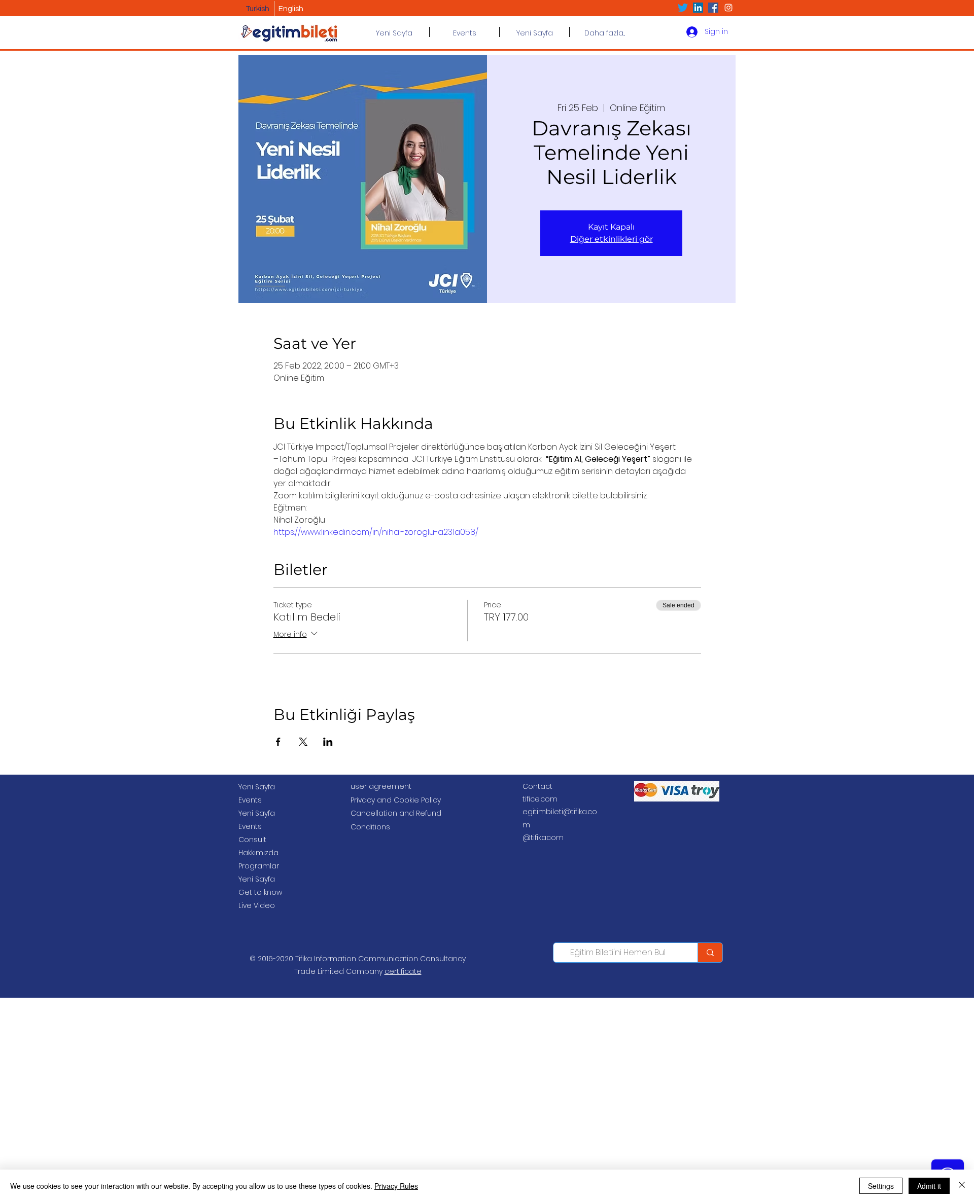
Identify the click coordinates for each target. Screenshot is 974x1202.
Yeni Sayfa (256, 787)
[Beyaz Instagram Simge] (728, 8)
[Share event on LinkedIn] (328, 742)
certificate (403, 971)
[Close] (962, 1186)
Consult (252, 839)
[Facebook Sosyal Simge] (713, 8)
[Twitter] (683, 8)
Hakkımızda (258, 853)
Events (250, 800)
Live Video (256, 905)
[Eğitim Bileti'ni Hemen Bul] (710, 952)
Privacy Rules (396, 1186)
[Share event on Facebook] (278, 742)
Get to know (260, 892)
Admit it (929, 1186)
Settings (881, 1186)
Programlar (258, 866)
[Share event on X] (303, 742)
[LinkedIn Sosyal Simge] (698, 8)
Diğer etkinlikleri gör (611, 239)
